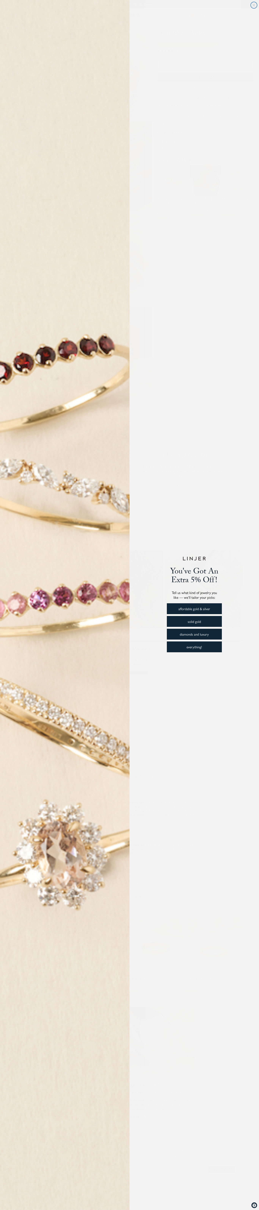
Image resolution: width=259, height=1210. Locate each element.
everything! (194, 646)
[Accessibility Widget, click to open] (254, 1205)
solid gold (194, 621)
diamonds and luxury (194, 634)
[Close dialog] (254, 5)
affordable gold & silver (194, 608)
